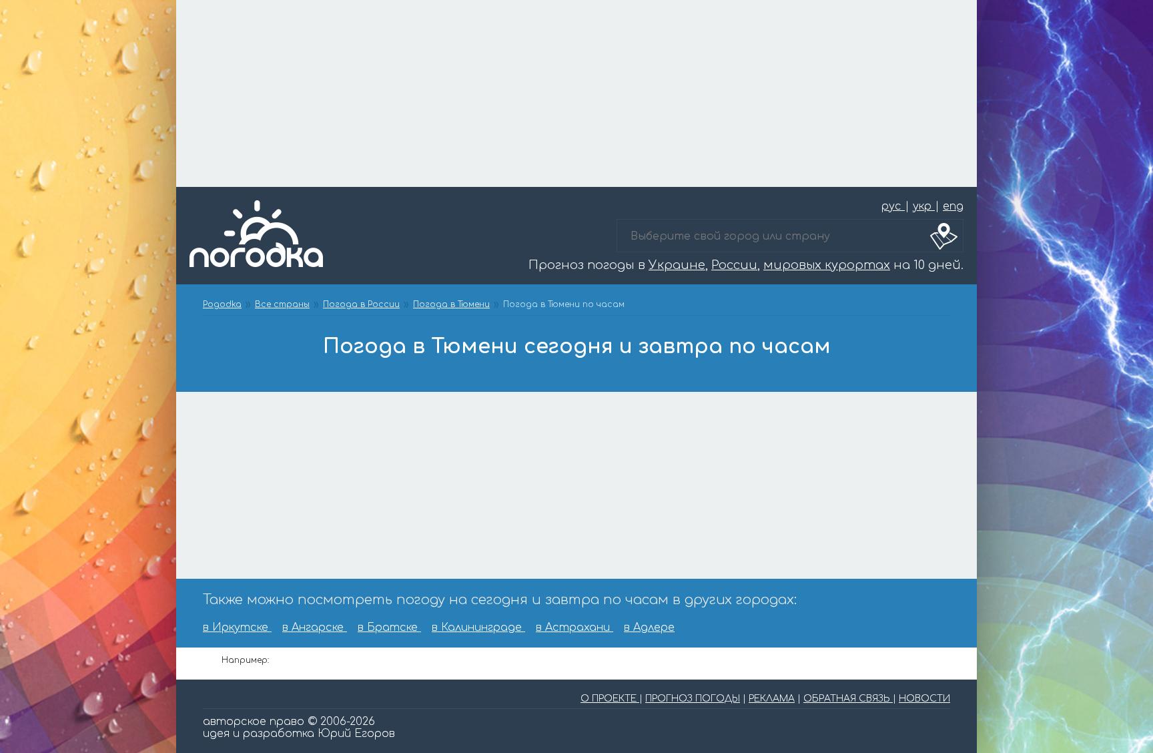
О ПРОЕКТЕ (610, 699)
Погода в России (361, 304)
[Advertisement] (576, 93)
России (734, 265)
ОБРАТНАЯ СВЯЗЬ (848, 699)
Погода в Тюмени (451, 304)
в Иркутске (237, 627)
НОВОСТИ (924, 699)
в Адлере (649, 627)
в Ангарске (314, 627)
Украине (677, 265)
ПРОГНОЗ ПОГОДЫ (692, 699)
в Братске (389, 627)
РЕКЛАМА (772, 699)
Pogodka (222, 304)
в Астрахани (574, 627)
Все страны (282, 304)
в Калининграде (478, 627)
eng (953, 206)
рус (893, 206)
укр (924, 206)
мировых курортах (826, 265)
